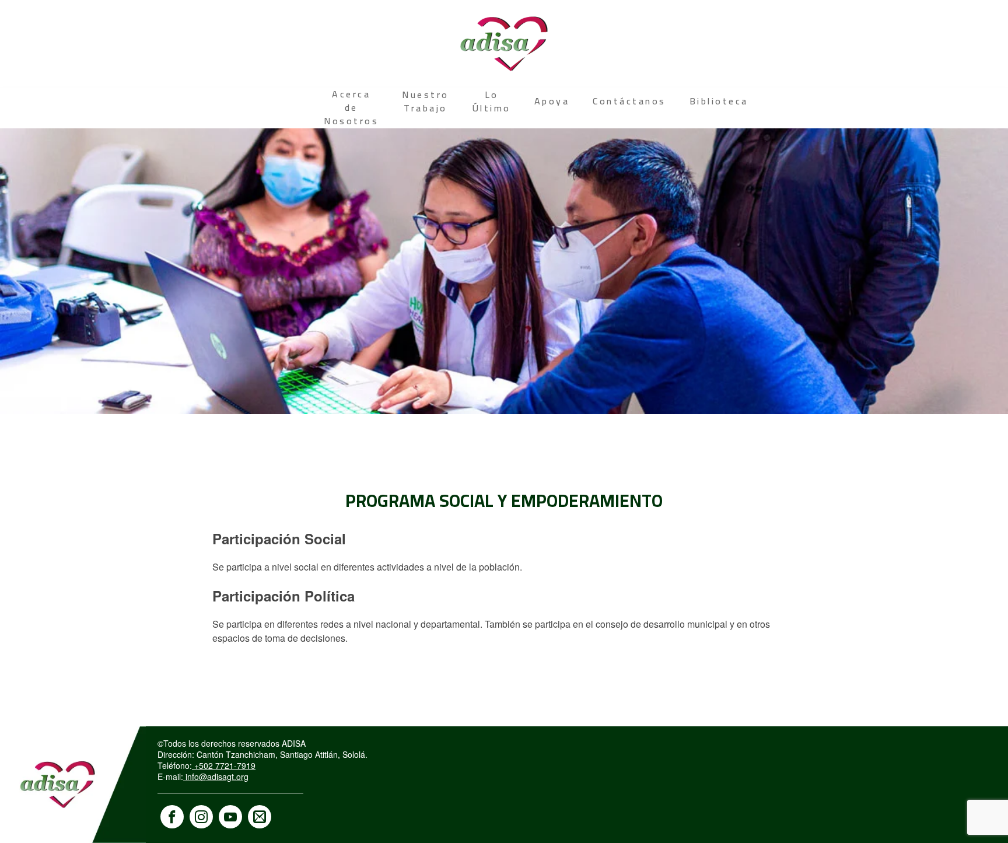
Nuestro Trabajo (425, 101)
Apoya (552, 101)
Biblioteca (719, 101)
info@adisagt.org (216, 776)
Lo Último (492, 101)
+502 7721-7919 (224, 765)
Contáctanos (629, 101)
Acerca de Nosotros (351, 107)
